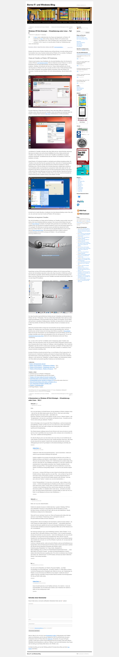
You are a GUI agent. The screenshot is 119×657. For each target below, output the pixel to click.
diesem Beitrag (67, 331)
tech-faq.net (80, 183)
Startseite (31, 22)
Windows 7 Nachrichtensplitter (37, 385)
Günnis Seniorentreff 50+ (81, 42)
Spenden (79, 22)
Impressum (78, 86)
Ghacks (79, 180)
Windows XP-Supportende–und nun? (37, 363)
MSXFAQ (79, 186)
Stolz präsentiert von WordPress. (83, 653)
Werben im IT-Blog (72, 22)
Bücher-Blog (79, 41)
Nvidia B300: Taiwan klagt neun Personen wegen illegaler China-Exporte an (83, 69)
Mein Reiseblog (79, 43)
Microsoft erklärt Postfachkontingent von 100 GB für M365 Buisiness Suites (84, 255)
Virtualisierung (44, 389)
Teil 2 (41, 38)
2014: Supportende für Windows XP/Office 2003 (40, 383)
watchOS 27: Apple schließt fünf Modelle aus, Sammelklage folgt (83, 75)
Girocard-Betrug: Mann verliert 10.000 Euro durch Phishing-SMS (83, 81)
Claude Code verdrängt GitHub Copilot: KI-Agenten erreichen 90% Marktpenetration (83, 62)
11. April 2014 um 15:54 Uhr (36, 405)
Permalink (48, 391)
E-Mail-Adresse (32, 623)
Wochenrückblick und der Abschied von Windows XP (42, 380)
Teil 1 (36, 37)
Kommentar (31, 603)
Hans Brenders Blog (81, 181)
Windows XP (64, 389)
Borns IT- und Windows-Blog (41, 4)
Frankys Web (80, 191)
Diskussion (65, 22)
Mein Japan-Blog (79, 45)
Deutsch (80, 28)
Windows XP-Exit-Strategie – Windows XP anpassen (41, 368)
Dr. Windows (80, 189)
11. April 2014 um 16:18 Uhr (38, 449)
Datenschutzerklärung (46, 22)
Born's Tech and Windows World (82, 38)
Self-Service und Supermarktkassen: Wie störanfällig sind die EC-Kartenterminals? (84, 234)
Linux (40, 389)
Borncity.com (79, 36)
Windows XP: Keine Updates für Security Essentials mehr (42, 377)
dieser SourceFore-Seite (38, 230)
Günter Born (44, 34)
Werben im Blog (79, 89)
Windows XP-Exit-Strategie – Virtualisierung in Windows (42, 365)
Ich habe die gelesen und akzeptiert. (41, 628)
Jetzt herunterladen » (58, 47)
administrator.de (80, 184)
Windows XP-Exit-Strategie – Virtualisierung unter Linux (42, 367)
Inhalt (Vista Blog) (85, 22)
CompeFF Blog (80, 187)
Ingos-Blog (80, 182)
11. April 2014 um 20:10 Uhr (36, 500)
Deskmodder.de (80, 188)
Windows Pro (80, 178)
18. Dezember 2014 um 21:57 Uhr (39, 583)
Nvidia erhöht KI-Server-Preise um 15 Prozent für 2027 (83, 56)
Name (30, 619)
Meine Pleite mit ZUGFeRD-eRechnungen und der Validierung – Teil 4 (84, 263)
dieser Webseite (35, 223)
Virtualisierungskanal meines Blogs (36, 336)
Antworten (33, 444)
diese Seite (48, 113)
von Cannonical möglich (42, 63)
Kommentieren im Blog (56, 22)
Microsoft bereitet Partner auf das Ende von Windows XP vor (43, 382)
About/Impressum (37, 22)
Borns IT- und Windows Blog (81, 37)
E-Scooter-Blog (79, 46)
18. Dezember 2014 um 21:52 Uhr (37, 564)
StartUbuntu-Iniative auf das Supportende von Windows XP (43, 378)
